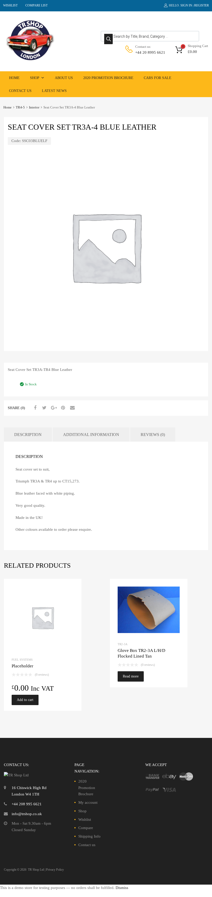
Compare (85, 828)
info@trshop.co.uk (27, 814)
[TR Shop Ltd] (30, 60)
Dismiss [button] (122, 888)
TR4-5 (20, 107)
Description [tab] (28, 434)
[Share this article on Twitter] (43, 407)
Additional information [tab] (91, 434)
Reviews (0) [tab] (153, 434)
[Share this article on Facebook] (34, 407)
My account (87, 802)
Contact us (20, 91)
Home (14, 78)
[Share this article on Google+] (53, 407)
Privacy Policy (55, 869)
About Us (64, 78)
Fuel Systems (22, 659)
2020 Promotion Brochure (108, 78)
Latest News (54, 91)
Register (201, 5)
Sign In (186, 5)
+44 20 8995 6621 (148, 52)
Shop (34, 78)
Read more (131, 676)
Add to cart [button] (25, 700)
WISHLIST (10, 5)
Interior (34, 107)
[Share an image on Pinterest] (62, 407)
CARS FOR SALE (157, 78)
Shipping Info (89, 836)
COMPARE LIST (36, 5)
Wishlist (84, 819)
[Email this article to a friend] (71, 407)
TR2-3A (122, 644)
